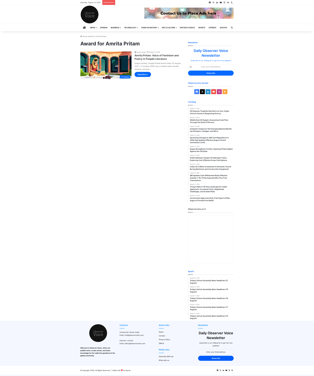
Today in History (149, 28)
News (92, 28)
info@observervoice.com (134, 335)
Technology (130, 28)
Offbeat (212, 28)
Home (84, 36)
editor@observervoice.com (134, 343)
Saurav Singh (141, 52)
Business (115, 28)
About (161, 332)
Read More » (143, 74)
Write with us (164, 360)
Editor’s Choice (187, 28)
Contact (162, 336)
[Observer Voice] (89, 14)
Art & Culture (168, 28)
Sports (201, 28)
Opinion (103, 28)
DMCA (161, 343)
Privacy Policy (164, 340)
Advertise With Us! (166, 356)
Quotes (223, 28)
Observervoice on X (197, 209)
